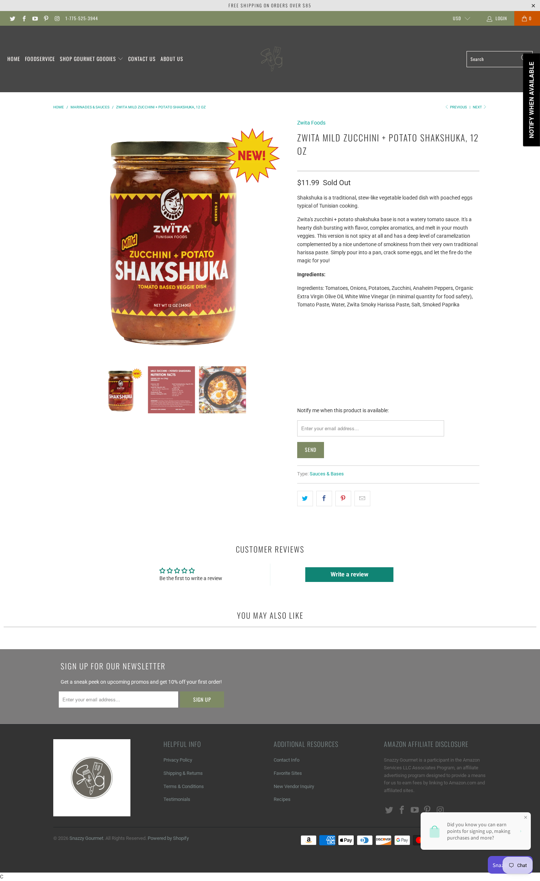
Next (478, 107)
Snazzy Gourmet (86, 838)
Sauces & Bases (327, 474)
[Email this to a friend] (362, 498)
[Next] (283, 237)
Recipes (282, 799)
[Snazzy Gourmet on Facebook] (23, 18)
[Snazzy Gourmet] (272, 59)
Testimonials (176, 799)
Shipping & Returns (183, 773)
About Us (172, 58)
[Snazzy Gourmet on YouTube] (35, 18)
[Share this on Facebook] (324, 498)
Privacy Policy (177, 760)
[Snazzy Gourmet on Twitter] (12, 18)
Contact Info (286, 760)
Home (13, 58)
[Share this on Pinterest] (343, 498)
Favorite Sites (288, 773)
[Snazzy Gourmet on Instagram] (57, 18)
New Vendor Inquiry (294, 786)
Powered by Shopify (168, 838)
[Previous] (60, 237)
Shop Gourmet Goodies (89, 58)
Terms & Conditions (183, 786)
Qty (301, 318)
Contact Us (142, 58)
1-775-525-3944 (81, 18)
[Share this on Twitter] (305, 498)
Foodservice (40, 58)
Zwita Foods (311, 123)
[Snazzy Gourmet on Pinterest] (46, 18)
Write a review (349, 574)
